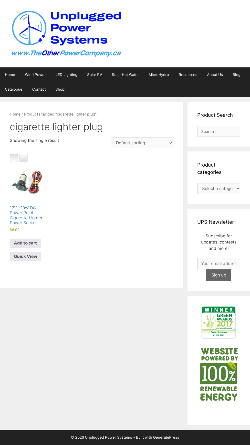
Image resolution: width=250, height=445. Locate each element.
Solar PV (94, 74)
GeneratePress (166, 437)
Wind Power (35, 74)
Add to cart (25, 243)
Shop (59, 89)
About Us (215, 74)
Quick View (25, 256)
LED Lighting (66, 74)
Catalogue (13, 89)
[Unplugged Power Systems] (66, 33)
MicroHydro (159, 74)
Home (10, 74)
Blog (236, 74)
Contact (39, 89)
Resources (188, 74)
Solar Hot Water (125, 74)
